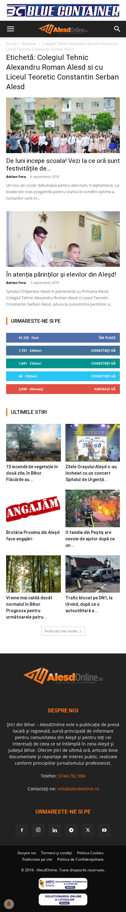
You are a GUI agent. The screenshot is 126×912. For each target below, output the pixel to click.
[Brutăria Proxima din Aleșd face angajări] (33, 508)
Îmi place (107, 337)
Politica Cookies (90, 852)
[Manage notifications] (9, 904)
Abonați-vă (105, 389)
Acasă (11, 43)
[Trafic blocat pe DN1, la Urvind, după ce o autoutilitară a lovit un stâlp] (92, 574)
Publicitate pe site (37, 859)
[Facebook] (22, 830)
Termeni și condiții (56, 852)
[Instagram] (38, 830)
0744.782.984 (71, 776)
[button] (10, 29)
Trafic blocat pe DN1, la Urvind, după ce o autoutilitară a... (89, 604)
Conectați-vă (103, 350)
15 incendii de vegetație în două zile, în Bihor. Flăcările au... (32, 473)
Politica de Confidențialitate (80, 859)
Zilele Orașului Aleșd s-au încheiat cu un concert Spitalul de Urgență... (91, 473)
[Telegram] (71, 830)
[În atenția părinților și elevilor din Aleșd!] (63, 239)
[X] (88, 830)
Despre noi (26, 852)
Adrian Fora (16, 176)
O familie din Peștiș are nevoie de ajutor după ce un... (90, 539)
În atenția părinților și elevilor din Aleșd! (61, 274)
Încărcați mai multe (61, 631)
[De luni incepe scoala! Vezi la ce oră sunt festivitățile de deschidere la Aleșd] (63, 125)
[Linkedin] (55, 830)
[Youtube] (104, 830)
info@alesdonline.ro (78, 789)
